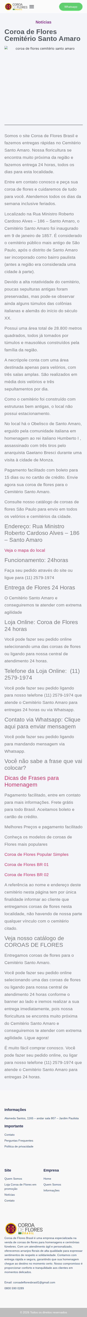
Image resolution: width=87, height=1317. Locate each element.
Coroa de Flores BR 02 (26, 874)
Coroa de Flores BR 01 (26, 864)
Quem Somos (13, 1178)
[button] (32, 7)
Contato (9, 1200)
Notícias (9, 1194)
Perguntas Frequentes (18, 1140)
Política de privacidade (18, 1146)
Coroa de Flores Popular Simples (36, 854)
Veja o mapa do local (24, 550)
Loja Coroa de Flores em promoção (20, 1186)
